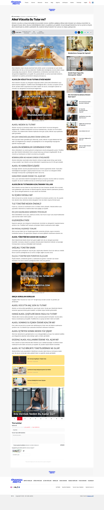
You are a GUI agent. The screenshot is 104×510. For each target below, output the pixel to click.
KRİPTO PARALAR (28, 480)
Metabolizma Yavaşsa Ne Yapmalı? (79, 53)
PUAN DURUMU (83, 480)
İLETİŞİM (58, 487)
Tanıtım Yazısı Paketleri (78, 487)
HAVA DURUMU (63, 480)
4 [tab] (30, 418)
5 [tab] (35, 418)
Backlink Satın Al (90, 487)
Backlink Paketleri (66, 487)
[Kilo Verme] (80, 43)
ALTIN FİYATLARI (47, 480)
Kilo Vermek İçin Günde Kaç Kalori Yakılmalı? (84, 102)
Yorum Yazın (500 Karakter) (18, 432)
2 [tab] (19, 418)
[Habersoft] (90, 496)
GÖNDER (62, 445)
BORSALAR (55, 480)
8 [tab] (51, 418)
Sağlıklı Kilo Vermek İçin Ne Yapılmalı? (85, 124)
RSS (13, 496)
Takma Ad (14, 425)
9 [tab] (56, 418)
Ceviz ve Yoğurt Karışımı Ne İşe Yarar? (85, 146)
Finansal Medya (16, 16)
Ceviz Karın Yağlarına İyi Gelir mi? (85, 139)
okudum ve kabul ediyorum (26, 445)
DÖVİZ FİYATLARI (37, 480)
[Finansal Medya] (16, 480)
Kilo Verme (23, 16)
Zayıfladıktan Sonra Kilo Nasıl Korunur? (85, 117)
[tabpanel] (38, 402)
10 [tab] (61, 418)
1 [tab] (14, 418)
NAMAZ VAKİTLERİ (72, 480)
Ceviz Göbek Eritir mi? (84, 131)
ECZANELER (91, 480)
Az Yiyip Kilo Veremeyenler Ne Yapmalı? (83, 110)
